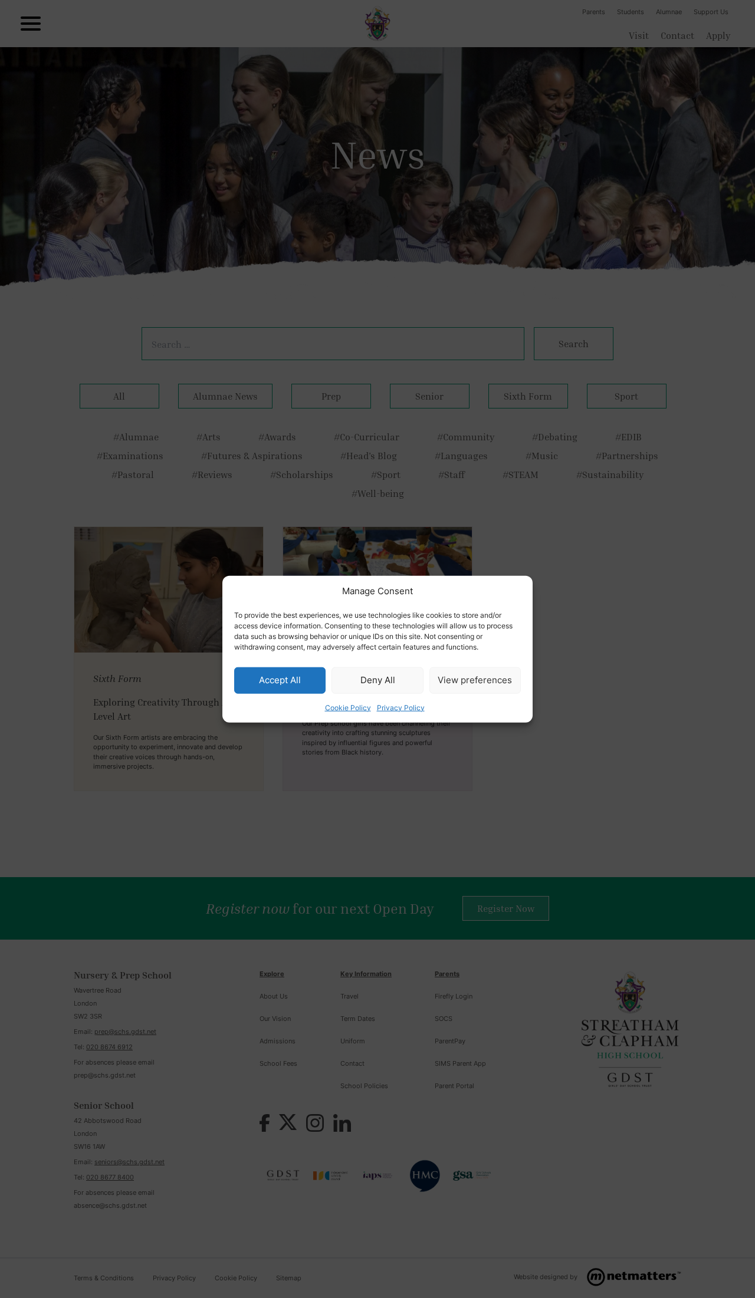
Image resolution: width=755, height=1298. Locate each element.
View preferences (475, 680)
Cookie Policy (348, 707)
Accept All (280, 680)
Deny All (377, 680)
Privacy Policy (401, 707)
